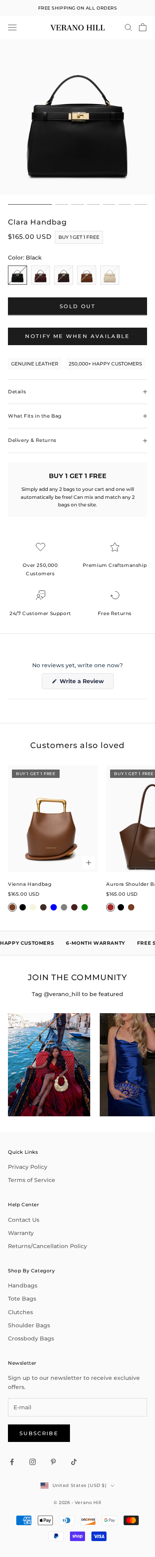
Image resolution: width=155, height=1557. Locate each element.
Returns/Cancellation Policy (47, 1246)
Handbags (22, 1285)
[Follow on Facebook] (12, 1462)
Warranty (21, 1233)
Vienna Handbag (29, 884)
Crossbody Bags (31, 1338)
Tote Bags (22, 1298)
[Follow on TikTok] (74, 1462)
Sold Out (77, 306)
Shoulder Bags (29, 1325)
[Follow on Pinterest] (53, 1462)
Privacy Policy (27, 1166)
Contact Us (23, 1219)
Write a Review (86, 683)
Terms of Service (31, 1180)
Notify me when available (77, 336)
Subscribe (38, 1433)
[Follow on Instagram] (33, 1462)
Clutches (20, 1312)
